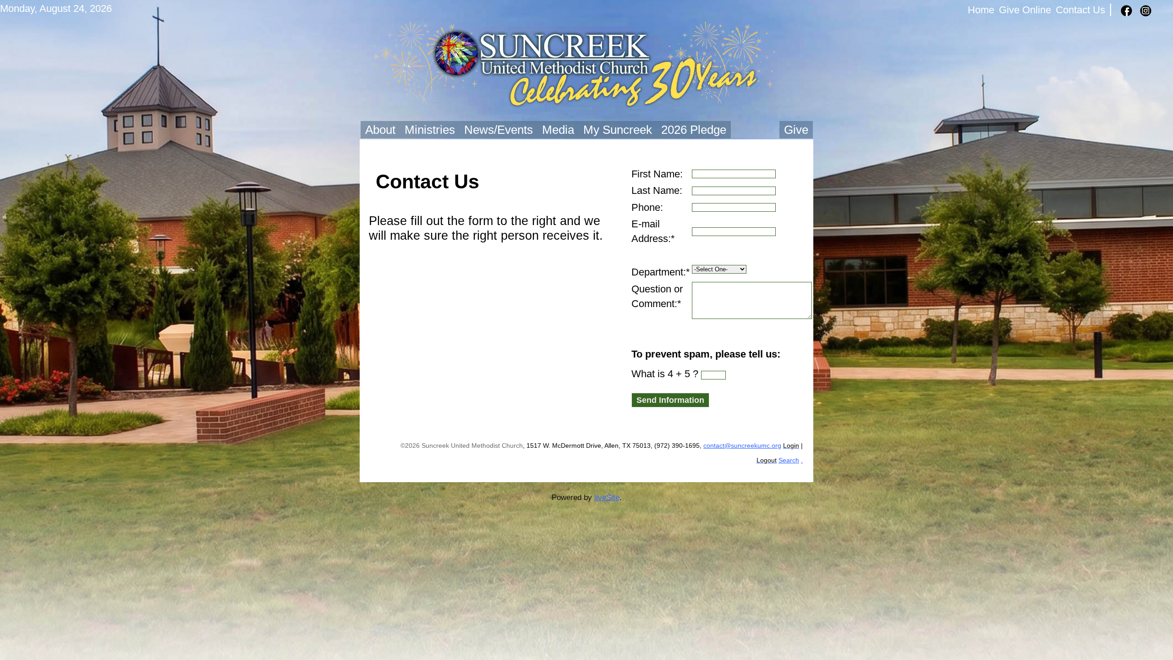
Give (796, 129)
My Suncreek (617, 129)
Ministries (430, 129)
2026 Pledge (693, 129)
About (380, 129)
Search (788, 460)
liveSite (606, 497)
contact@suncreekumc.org (742, 445)
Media (558, 129)
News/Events (498, 129)
